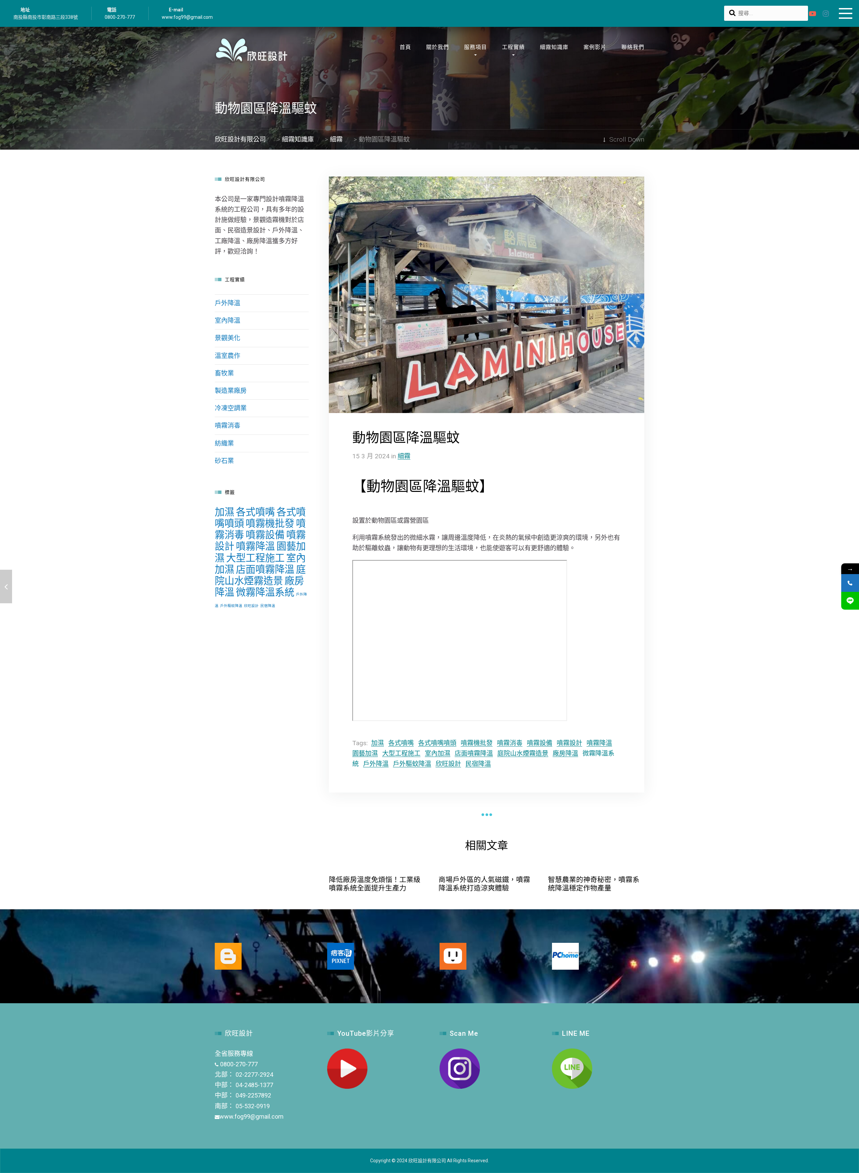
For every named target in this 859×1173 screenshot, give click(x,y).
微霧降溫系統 (265, 592)
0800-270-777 (120, 17)
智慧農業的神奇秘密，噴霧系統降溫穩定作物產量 (594, 884)
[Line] (850, 601)
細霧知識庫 (554, 47)
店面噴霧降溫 (474, 753)
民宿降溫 (478, 764)
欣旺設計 (448, 764)
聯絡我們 (632, 47)
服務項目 (475, 47)
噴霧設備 (539, 743)
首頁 (405, 47)
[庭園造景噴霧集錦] (6, 586)
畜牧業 (224, 373)
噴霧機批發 (477, 743)
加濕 (377, 743)
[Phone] (850, 583)
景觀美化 (227, 338)
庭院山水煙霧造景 (522, 753)
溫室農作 (227, 356)
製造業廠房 (231, 391)
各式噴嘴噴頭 (437, 743)
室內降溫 (227, 320)
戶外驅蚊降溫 (412, 764)
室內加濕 (437, 753)
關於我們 (437, 47)
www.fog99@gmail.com (187, 17)
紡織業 (224, 443)
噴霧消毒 (509, 743)
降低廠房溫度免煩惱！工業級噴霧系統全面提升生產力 (374, 884)
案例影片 (595, 47)
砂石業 (224, 461)
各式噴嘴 (401, 743)
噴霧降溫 (599, 743)
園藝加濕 (365, 753)
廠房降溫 (565, 753)
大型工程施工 (401, 753)
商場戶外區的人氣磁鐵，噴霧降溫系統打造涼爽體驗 (484, 884)
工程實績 (513, 47)
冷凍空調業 (231, 408)
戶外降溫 (376, 764)
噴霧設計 (569, 743)
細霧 (404, 456)
